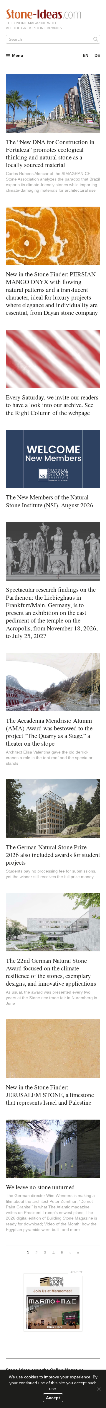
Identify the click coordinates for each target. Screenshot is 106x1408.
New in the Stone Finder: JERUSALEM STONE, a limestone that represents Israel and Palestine (50, 1095)
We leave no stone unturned (40, 1187)
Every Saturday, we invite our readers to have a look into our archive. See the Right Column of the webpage (52, 405)
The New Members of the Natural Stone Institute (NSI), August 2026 (49, 501)
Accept (53, 1397)
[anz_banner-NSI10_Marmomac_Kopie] (53, 1302)
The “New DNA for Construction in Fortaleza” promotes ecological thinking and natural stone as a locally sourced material (50, 153)
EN (85, 55)
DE (97, 55)
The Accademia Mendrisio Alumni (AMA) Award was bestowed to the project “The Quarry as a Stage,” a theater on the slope (49, 732)
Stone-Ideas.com (43, 14)
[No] (99, 1389)
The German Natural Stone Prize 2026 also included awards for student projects (53, 855)
